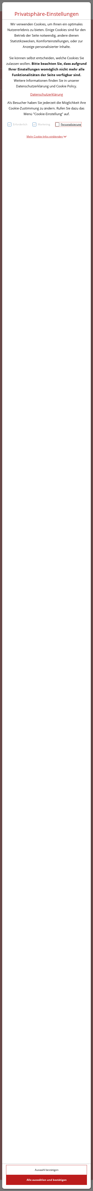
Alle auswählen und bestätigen (47, 1180)
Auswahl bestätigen (46, 1170)
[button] (46, 136)
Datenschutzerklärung (46, 94)
